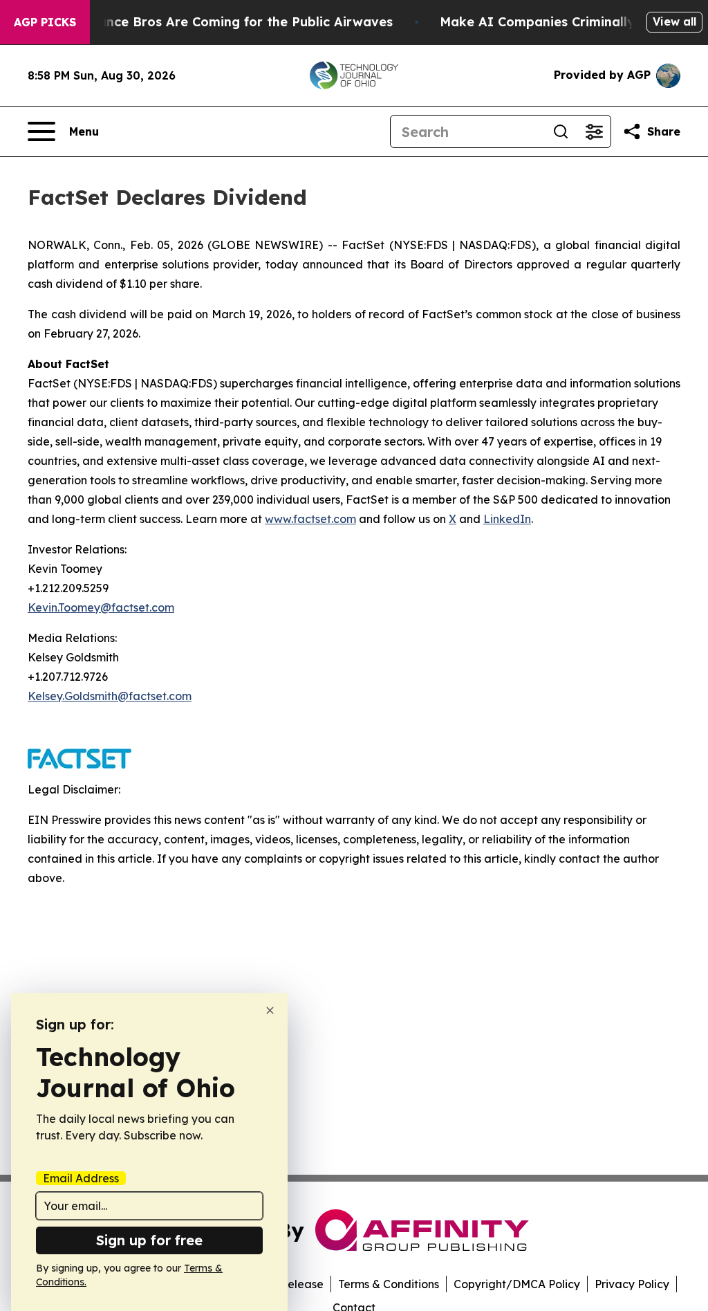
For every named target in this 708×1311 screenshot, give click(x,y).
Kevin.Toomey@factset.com (101, 607)
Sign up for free (149, 1240)
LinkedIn (507, 519)
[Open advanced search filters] (594, 131)
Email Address (81, 1178)
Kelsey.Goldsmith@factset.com (110, 696)
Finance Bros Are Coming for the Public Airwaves (236, 22)
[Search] (560, 131)
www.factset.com (310, 519)
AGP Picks (45, 22)
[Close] (270, 1010)
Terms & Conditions (388, 1284)
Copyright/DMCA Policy (517, 1284)
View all (674, 21)
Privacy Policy (632, 1284)
